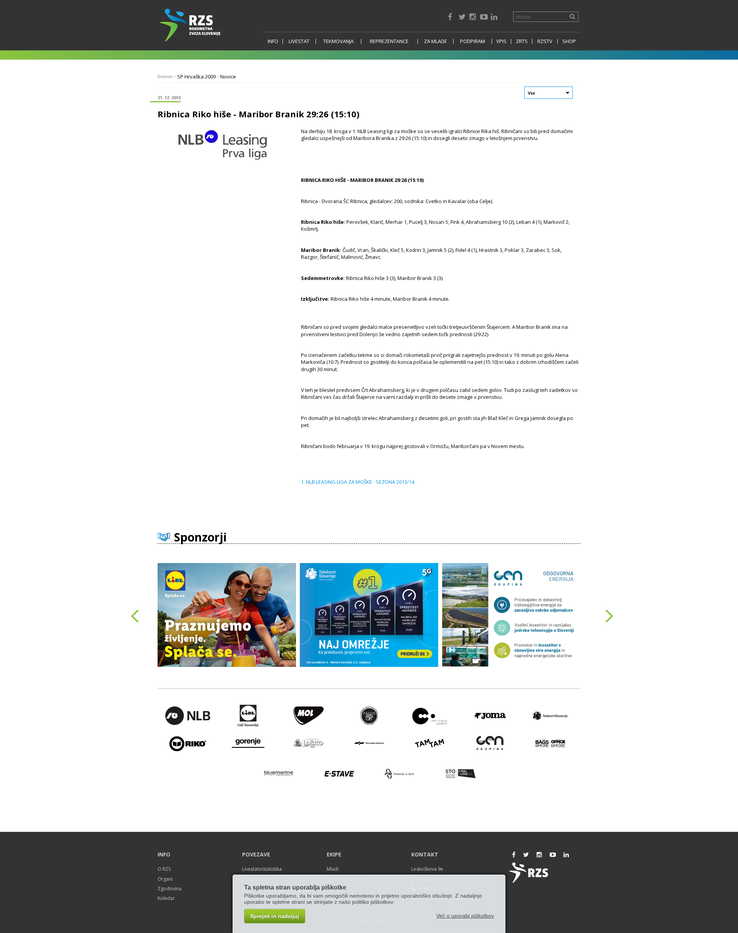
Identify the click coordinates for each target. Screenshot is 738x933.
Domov (165, 76)
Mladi (333, 869)
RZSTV (544, 41)
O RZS (164, 869)
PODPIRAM (472, 41)
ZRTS (522, 41)
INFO (273, 41)
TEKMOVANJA (338, 41)
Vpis (501, 41)
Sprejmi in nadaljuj (274, 916)
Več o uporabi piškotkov (465, 916)
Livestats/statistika (262, 869)
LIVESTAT (299, 41)
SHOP (569, 41)
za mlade (435, 41)
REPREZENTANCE (389, 41)
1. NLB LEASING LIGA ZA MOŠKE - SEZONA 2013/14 (357, 481)
